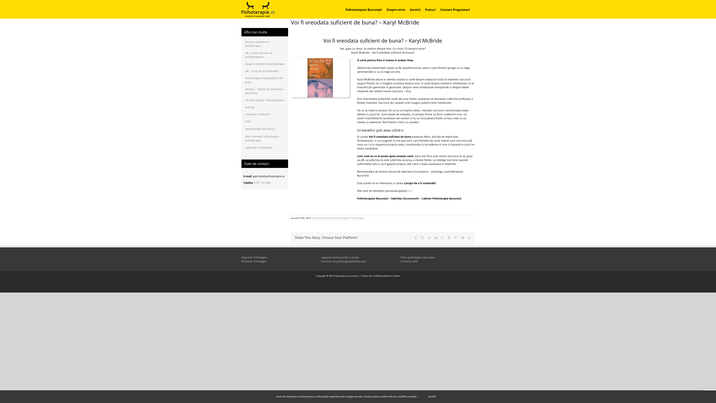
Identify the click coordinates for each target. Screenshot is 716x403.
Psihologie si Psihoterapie (351, 218)
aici (410, 191)
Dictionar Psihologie (253, 261)
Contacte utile (409, 261)
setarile (412, 396)
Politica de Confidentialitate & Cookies (380, 275)
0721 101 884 (262, 183)
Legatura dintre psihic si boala (340, 257)
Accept (432, 396)
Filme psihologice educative (418, 257)
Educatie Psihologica (254, 257)
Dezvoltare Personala (325, 218)
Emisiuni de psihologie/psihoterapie (343, 261)
